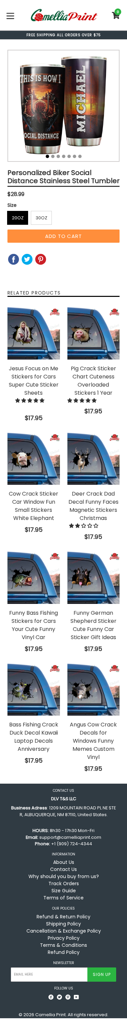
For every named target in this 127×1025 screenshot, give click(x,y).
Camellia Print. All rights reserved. (71, 1014)
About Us (63, 862)
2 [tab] (53, 156)
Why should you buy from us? (63, 876)
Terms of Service (63, 897)
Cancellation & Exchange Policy (63, 931)
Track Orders (63, 883)
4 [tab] (63, 156)
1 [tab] (47, 156)
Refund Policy (64, 952)
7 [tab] (80, 156)
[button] (30, 400)
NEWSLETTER (63, 963)
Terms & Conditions (63, 945)
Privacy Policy (64, 938)
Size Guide (63, 890)
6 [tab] (74, 156)
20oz (18, 218)
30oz (41, 218)
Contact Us (63, 869)
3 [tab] (58, 156)
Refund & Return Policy (63, 916)
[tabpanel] (63, 107)
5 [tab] (69, 156)
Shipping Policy (63, 923)
